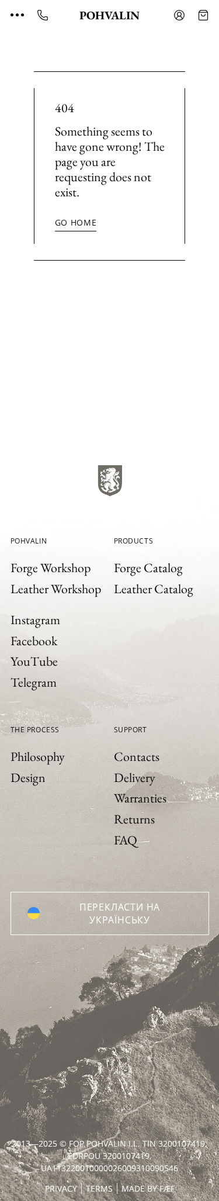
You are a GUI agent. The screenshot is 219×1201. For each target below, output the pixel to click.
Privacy (61, 1188)
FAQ (125, 840)
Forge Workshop (51, 567)
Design (28, 777)
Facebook (34, 640)
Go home (76, 222)
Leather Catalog (153, 588)
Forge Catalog (148, 567)
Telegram (34, 682)
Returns (134, 819)
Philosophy (38, 756)
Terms (99, 1188)
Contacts (136, 756)
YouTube (34, 661)
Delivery (134, 777)
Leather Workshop (56, 588)
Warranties (140, 798)
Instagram (35, 619)
